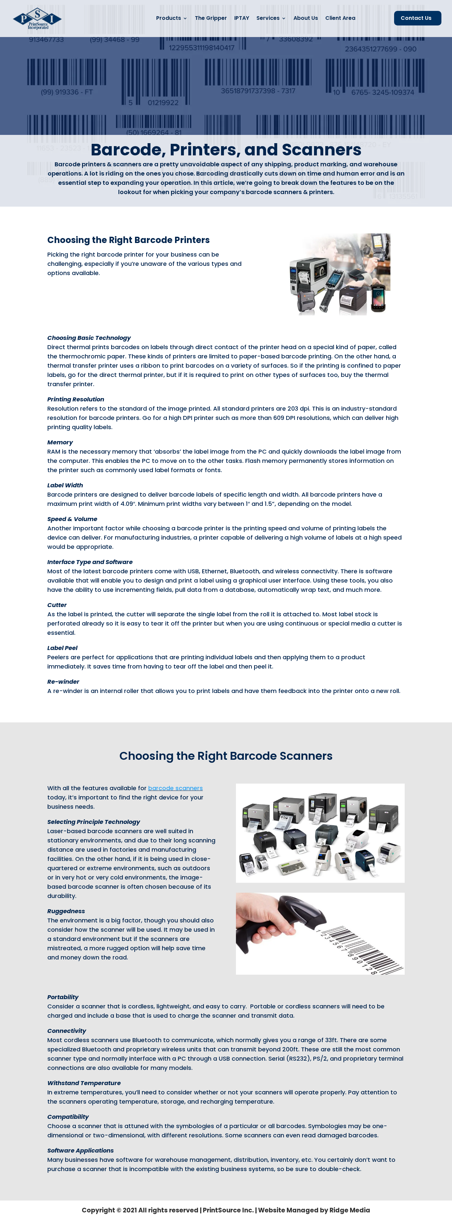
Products (168, 18)
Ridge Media (350, 1210)
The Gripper (211, 18)
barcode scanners (175, 788)
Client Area (340, 18)
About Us (306, 18)
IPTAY (241, 18)
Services (268, 18)
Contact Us (416, 18)
